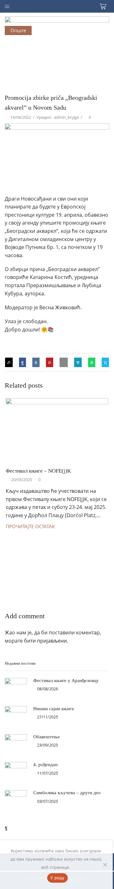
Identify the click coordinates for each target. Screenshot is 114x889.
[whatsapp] (91, 362)
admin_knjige (66, 117)
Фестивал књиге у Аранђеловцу (66, 680)
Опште (18, 30)
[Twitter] (10, 362)
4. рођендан (45, 764)
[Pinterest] (49, 362)
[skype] (103, 362)
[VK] (36, 362)
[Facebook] (22, 362)
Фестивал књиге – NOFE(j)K (38, 471)
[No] (105, 865)
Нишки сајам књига (53, 708)
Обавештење (46, 736)
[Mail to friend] (63, 362)
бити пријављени (45, 640)
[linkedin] (78, 362)
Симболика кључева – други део (67, 792)
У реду (57, 877)
